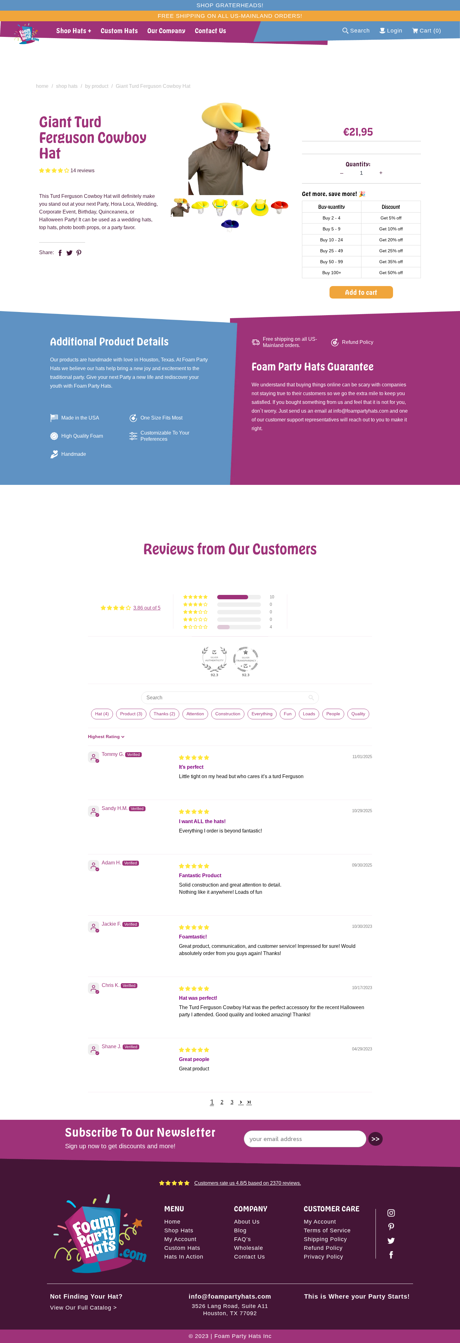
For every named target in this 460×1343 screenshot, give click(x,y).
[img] (194, 757)
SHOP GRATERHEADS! (230, 5)
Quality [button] (358, 713)
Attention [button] (195, 713)
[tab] (180, 207)
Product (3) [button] (131, 713)
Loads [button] (309, 713)
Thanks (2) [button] (164, 713)
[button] (54, 170)
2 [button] (222, 1102)
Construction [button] (227, 713)
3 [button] (232, 1102)
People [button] (333, 713)
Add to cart (361, 292)
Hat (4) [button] (102, 713)
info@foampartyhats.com (230, 1296)
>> (375, 1138)
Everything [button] (262, 713)
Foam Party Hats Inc (243, 1336)
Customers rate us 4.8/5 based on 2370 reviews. (247, 1183)
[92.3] (214, 659)
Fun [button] (288, 713)
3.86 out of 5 (147, 608)
